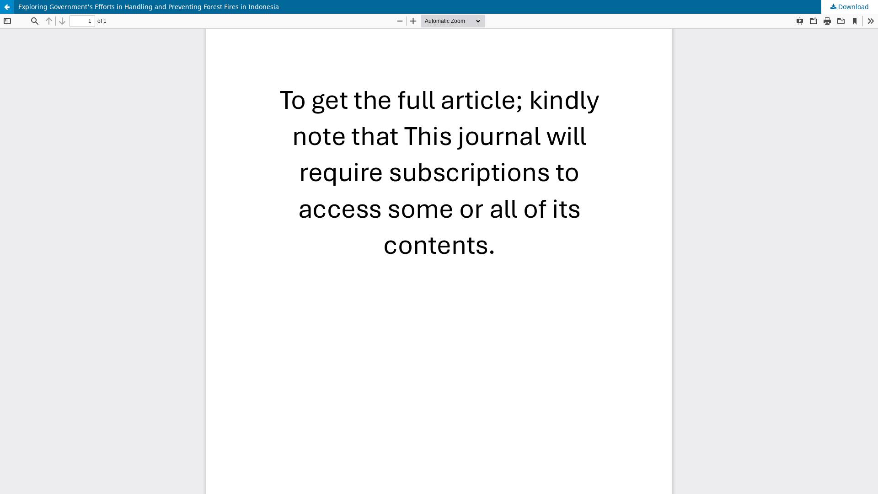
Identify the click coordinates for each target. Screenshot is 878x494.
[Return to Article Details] (7, 7)
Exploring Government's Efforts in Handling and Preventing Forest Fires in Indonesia (148, 6)
